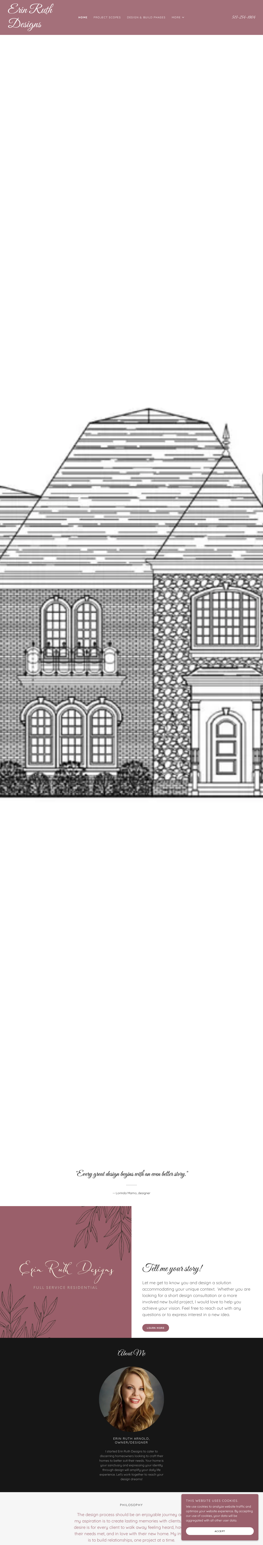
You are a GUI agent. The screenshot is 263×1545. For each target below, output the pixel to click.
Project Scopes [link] (107, 17)
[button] (178, 17)
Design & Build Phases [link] (146, 17)
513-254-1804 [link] (243, 17)
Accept (220, 1531)
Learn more (155, 1327)
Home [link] (82, 17)
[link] (39, 26)
